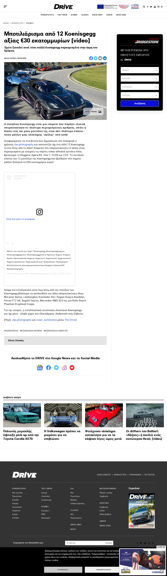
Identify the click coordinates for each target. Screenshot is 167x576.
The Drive (70, 319)
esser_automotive (46, 319)
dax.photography (24, 144)
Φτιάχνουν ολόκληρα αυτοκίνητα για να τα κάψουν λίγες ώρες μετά (103, 435)
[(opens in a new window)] (148, 6)
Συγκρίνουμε (46, 500)
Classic (85, 15)
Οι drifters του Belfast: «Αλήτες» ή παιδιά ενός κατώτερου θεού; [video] (144, 435)
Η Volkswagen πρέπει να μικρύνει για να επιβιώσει (62, 435)
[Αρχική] (63, 6)
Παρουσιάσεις (76, 518)
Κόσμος (30, 23)
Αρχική (6, 23)
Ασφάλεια (16, 511)
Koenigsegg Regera (31, 331)
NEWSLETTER (120, 475)
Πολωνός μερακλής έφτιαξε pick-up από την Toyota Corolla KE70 (21, 435)
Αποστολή (45, 496)
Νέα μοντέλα (17, 493)
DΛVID (26, 274)
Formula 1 (45, 511)
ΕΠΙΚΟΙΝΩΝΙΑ (135, 475)
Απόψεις (15, 518)
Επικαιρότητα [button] (19, 489)
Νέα (72, 493)
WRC (43, 514)
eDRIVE (109, 15)
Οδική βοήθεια (105, 514)
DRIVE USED (121, 15)
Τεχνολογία (17, 507)
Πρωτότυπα (17, 496)
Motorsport (45, 518)
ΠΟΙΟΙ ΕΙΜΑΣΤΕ (104, 475)
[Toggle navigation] (5, 6)
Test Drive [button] (46, 489)
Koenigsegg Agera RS (56, 331)
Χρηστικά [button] (104, 503)
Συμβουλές (104, 496)
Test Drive (62, 15)
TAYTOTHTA (149, 475)
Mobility (73, 500)
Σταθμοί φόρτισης (77, 503)
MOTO (73, 529)
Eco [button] (72, 489)
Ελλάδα (15, 500)
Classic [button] (74, 510)
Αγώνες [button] (45, 507)
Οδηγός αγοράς (106, 493)
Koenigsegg (12, 331)
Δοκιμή (44, 493)
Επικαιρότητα (47, 15)
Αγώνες (74, 15)
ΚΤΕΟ (102, 511)
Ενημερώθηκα (103, 570)
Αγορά (15, 514)
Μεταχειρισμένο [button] (108, 489)
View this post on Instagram (20, 219)
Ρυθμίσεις (63, 570)
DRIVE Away (97, 15)
